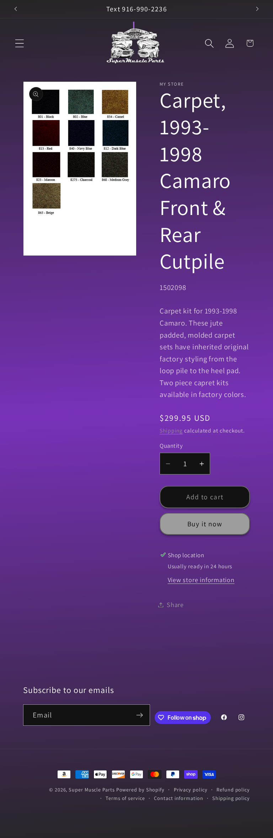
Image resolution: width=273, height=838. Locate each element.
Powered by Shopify (140, 789)
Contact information (178, 798)
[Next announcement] (257, 9)
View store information (201, 579)
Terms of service (125, 798)
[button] (19, 43)
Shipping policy (231, 798)
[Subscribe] (139, 715)
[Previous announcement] (15, 9)
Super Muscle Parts (91, 789)
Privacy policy (191, 789)
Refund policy (233, 789)
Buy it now (205, 523)
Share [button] (175, 604)
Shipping (171, 430)
